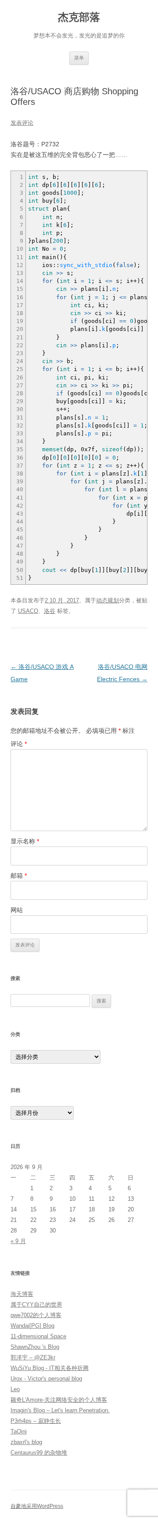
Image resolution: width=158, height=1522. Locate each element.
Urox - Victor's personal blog (46, 1378)
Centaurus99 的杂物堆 (39, 1452)
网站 (17, 909)
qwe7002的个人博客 (36, 1315)
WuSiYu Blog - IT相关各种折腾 (50, 1368)
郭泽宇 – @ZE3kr (33, 1357)
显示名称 (25, 841)
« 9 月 (18, 1241)
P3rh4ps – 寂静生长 (36, 1421)
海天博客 (22, 1294)
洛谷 (49, 611)
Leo (15, 1389)
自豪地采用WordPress (37, 1506)
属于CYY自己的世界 (36, 1304)
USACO (28, 611)
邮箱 (19, 875)
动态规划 (107, 600)
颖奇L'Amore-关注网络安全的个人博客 (59, 1399)
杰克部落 (79, 17)
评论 (19, 743)
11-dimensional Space (38, 1336)
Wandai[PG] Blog (32, 1325)
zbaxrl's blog (26, 1442)
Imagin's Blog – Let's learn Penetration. (60, 1410)
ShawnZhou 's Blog (35, 1347)
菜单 (79, 57)
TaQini (19, 1431)
